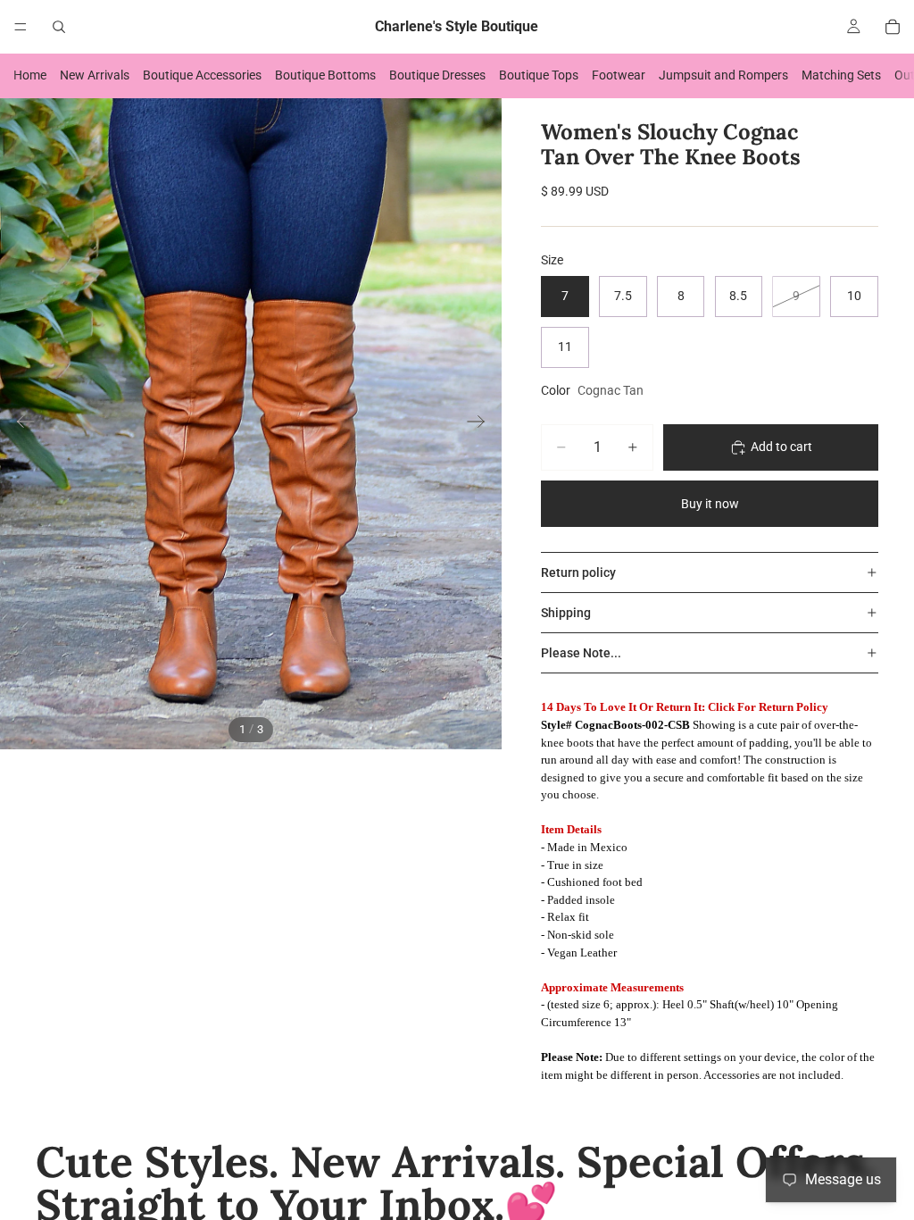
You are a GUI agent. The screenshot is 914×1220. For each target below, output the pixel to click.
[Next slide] (481, 423)
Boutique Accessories (202, 75)
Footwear (618, 75)
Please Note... (581, 653)
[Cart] (892, 26)
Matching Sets (841, 75)
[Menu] (20, 26)
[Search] (59, 26)
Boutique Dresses (437, 75)
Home (29, 75)
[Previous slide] (20, 423)
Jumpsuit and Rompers (723, 75)
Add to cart (781, 446)
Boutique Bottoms (325, 75)
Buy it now (710, 504)
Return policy (578, 572)
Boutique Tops (538, 75)
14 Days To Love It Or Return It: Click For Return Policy (684, 707)
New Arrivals (94, 75)
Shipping (566, 613)
